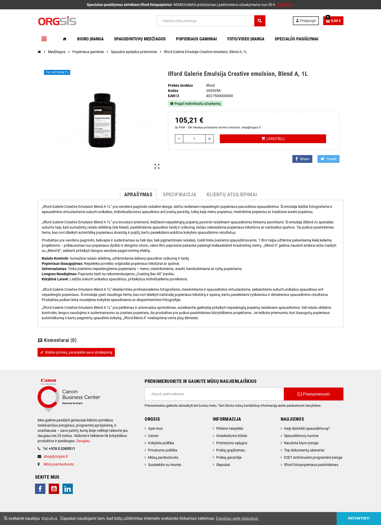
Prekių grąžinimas (230, 450)
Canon (153, 436)
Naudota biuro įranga (301, 443)
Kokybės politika (161, 443)
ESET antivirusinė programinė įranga (313, 457)
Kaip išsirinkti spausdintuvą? (307, 428)
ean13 (173, 96)
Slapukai (223, 465)
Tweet (331, 159)
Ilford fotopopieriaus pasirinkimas (311, 465)
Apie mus (155, 428)
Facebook (40, 489)
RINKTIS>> (285, 5)
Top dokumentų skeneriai (304, 450)
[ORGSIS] (83, 20)
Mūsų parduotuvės (59, 464)
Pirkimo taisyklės (229, 428)
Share (304, 159)
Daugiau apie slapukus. (237, 518)
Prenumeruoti (316, 394)
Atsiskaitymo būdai (231, 436)
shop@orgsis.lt (56, 456)
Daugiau (83, 441)
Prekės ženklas (180, 85)
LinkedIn (67, 489)
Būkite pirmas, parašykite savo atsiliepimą (76, 352)
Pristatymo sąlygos (231, 443)
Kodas (173, 91)
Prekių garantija (229, 457)
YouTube (54, 489)
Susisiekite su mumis (164, 465)
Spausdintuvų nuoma (301, 436)
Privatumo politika (162, 450)
